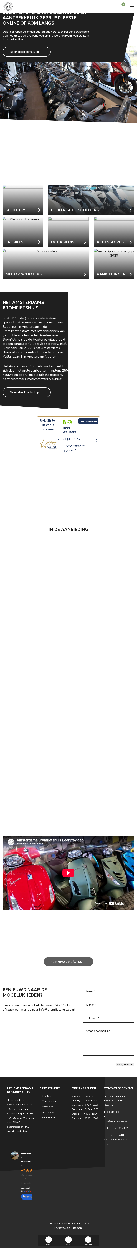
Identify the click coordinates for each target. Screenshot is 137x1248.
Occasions (47, 1106)
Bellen (48, 1244)
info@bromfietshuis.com (56, 1009)
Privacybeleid (62, 1228)
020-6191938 (63, 1005)
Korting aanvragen (66, 172)
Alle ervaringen (88, 421)
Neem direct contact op (24, 52)
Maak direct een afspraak (66, 962)
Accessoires (48, 1112)
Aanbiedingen (49, 1117)
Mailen (68, 1244)
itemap (77, 1228)
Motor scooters (50, 1101)
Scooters (46, 1096)
